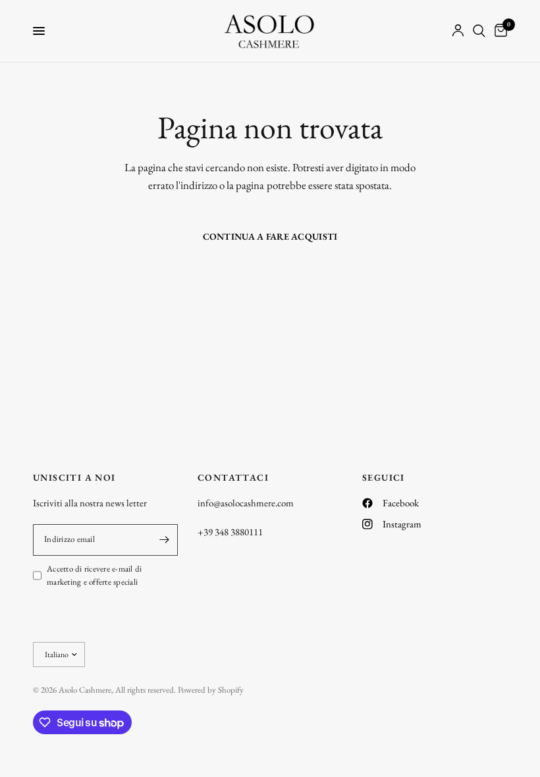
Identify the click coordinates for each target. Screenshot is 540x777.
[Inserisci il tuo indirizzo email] (164, 540)
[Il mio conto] (458, 31)
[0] (498, 31)
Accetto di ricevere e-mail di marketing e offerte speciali (94, 575)
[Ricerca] (479, 31)
